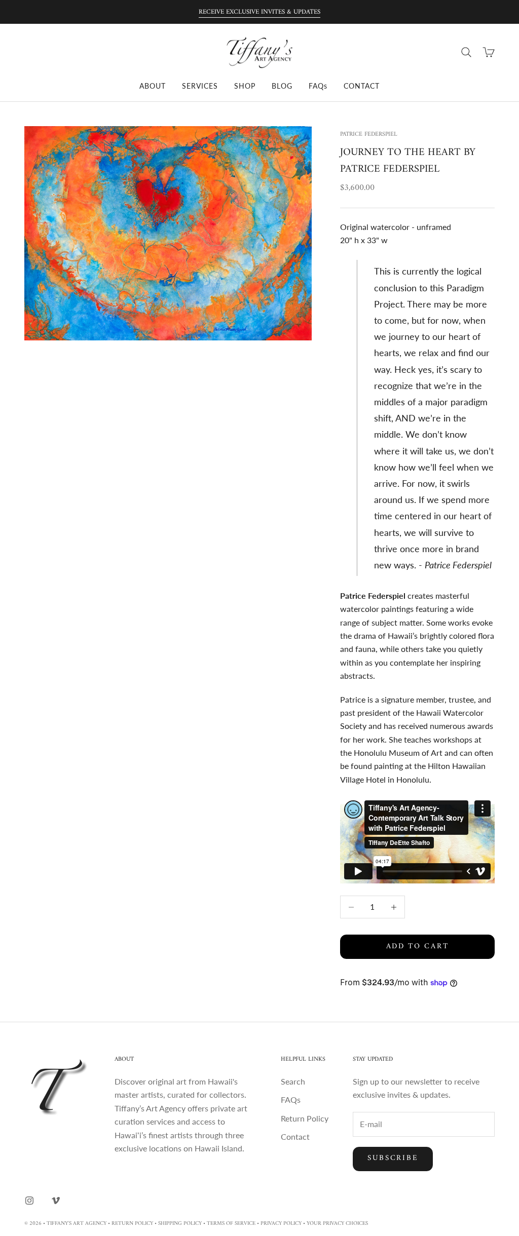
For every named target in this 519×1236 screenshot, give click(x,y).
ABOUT (152, 86)
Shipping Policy (180, 1223)
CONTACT (362, 86)
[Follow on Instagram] (29, 1200)
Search (293, 1081)
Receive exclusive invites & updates (259, 12)
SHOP (244, 86)
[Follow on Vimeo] (56, 1200)
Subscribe (392, 1158)
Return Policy (304, 1118)
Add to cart (417, 946)
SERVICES (200, 86)
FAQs (318, 86)
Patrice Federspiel (368, 134)
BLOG (282, 86)
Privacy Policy (281, 1223)
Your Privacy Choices (337, 1223)
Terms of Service (231, 1223)
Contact (295, 1136)
